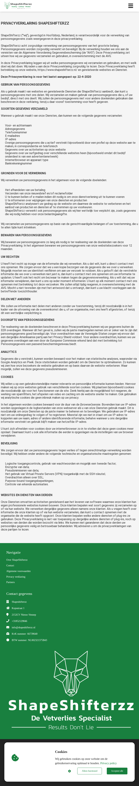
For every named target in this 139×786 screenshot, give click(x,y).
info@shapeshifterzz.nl (23, 627)
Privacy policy (108, 763)
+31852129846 (19, 621)
